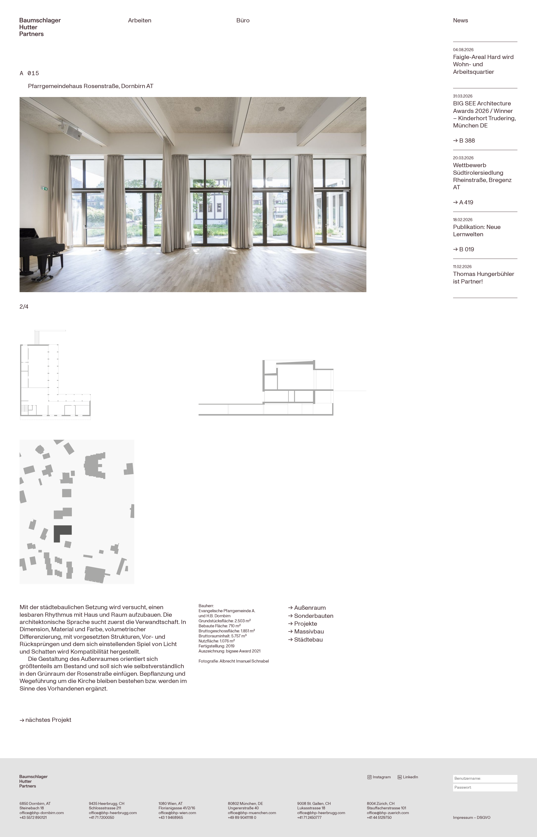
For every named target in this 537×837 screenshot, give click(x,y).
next (321, 195)
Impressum (463, 817)
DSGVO (483, 817)
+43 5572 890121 (33, 817)
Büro (243, 20)
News (460, 20)
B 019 (466, 249)
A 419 (466, 202)
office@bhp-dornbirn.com (42, 812)
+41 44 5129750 (379, 817)
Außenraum (310, 608)
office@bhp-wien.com (177, 812)
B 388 (467, 140)
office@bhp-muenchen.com (252, 812)
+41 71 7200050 (101, 817)
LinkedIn (410, 777)
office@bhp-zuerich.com (388, 812)
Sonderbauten (313, 616)
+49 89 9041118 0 (242, 817)
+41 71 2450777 (309, 817)
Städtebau (308, 639)
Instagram (381, 777)
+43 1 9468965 (171, 817)
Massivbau (309, 631)
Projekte (305, 624)
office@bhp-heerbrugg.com (113, 812)
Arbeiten (139, 20)
